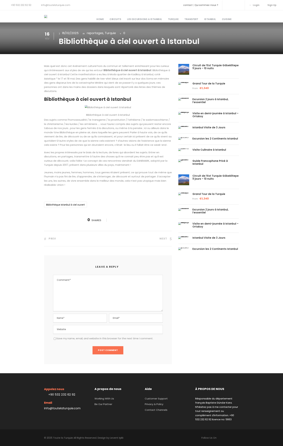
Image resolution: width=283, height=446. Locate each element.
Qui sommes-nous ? (206, 5)
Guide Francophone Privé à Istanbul (210, 162)
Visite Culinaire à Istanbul (209, 149)
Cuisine (227, 19)
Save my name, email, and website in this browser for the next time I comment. (104, 338)
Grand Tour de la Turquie (208, 83)
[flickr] (233, 5)
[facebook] (228, 5)
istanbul (210, 19)
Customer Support (156, 398)
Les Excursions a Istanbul (144, 19)
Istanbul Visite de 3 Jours (208, 127)
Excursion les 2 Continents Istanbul (215, 138)
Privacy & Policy (154, 404)
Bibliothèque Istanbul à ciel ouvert (65, 204)
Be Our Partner (103, 404)
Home (100, 19)
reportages (95, 33)
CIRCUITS (115, 19)
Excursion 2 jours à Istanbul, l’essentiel (210, 101)
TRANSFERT (191, 19)
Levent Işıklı (116, 437)
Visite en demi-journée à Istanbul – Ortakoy (215, 115)
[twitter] (238, 5)
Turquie (173, 19)
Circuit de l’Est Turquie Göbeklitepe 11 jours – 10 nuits (215, 67)
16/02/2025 (70, 33)
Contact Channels (156, 410)
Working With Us (104, 398)
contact (188, 5)
